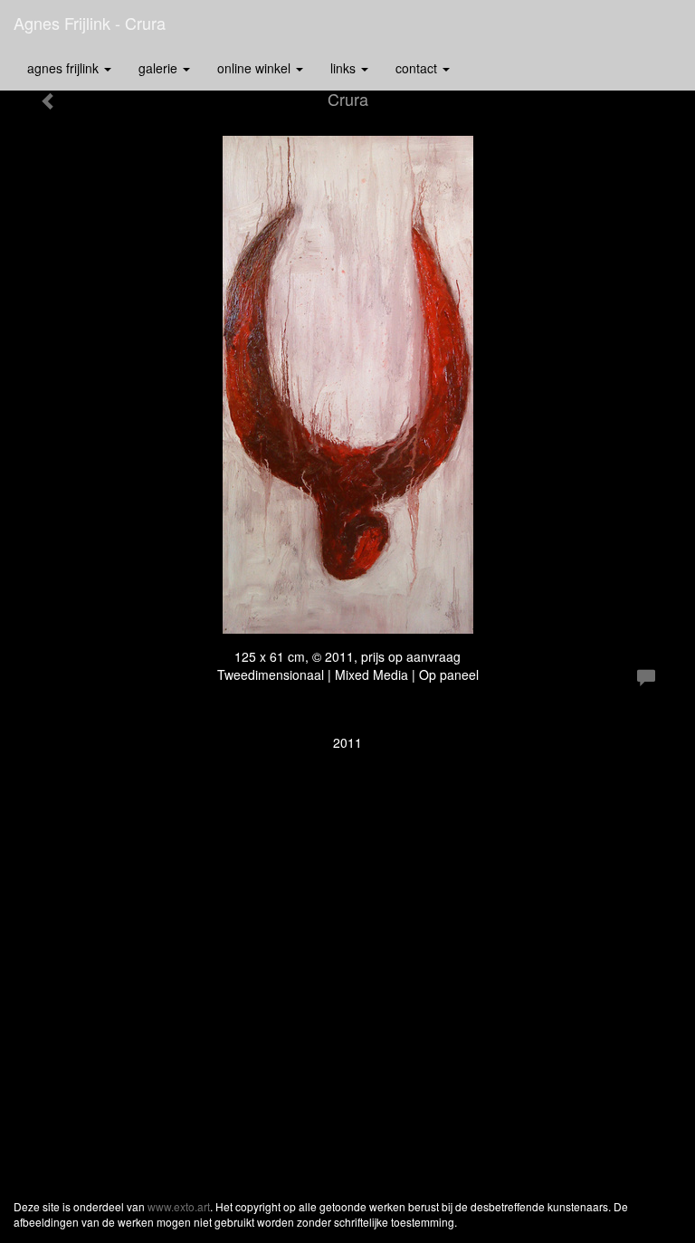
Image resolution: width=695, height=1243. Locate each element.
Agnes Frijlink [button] (64, 68)
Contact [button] (418, 68)
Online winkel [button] (255, 68)
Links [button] (344, 68)
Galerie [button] (159, 68)
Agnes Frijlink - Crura (90, 22)
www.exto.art (179, 1206)
